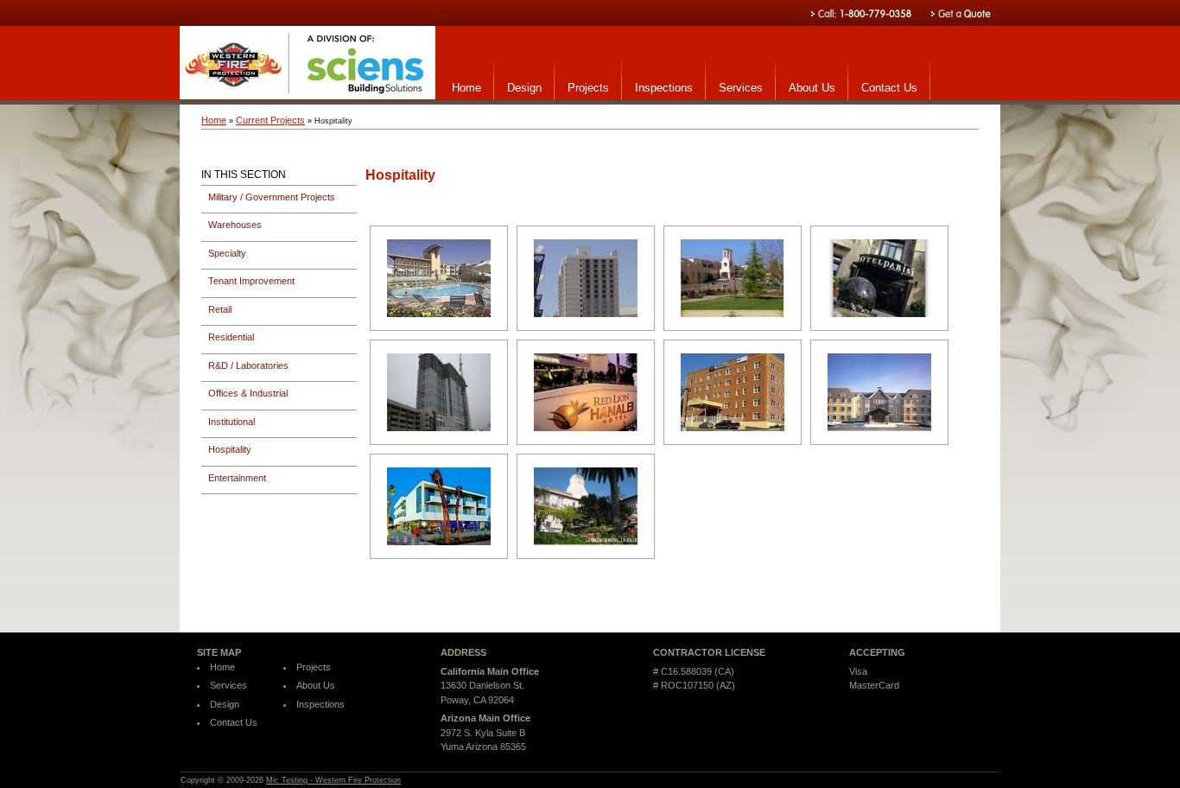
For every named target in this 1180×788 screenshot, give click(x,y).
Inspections (664, 87)
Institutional (231, 421)
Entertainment (237, 478)
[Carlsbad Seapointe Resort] (439, 278)
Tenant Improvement (251, 281)
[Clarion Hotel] (585, 278)
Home (466, 87)
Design (524, 87)
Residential (231, 337)
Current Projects (270, 120)
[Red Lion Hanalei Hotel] (585, 392)
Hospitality (229, 449)
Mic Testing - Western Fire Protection (333, 780)
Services (741, 87)
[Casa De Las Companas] (732, 278)
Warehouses (235, 224)
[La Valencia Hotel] (585, 506)
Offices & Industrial (248, 393)
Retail (220, 309)
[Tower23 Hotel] (439, 506)
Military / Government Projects (271, 197)
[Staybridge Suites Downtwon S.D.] (732, 392)
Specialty (227, 253)
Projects (588, 87)
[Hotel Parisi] (879, 278)
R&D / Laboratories (248, 365)
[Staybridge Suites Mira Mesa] (879, 392)
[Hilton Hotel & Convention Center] (439, 392)
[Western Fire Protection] (307, 96)
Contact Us (889, 87)
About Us (812, 87)
